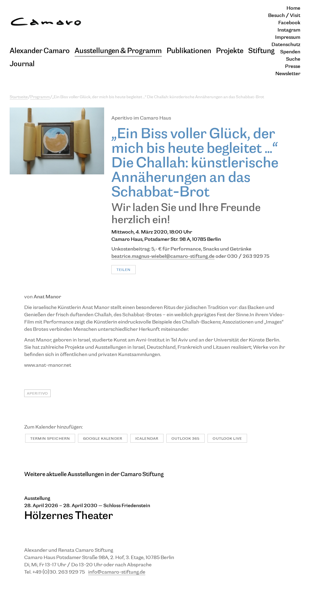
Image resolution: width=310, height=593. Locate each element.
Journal (22, 64)
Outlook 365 (185, 438)
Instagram (289, 30)
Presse (292, 66)
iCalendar (146, 438)
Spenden (290, 52)
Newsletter (287, 73)
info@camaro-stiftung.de (116, 572)
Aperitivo (37, 393)
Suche (293, 59)
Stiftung (261, 51)
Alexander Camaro (40, 51)
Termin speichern (50, 438)
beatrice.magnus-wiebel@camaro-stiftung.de (163, 256)
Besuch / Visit (284, 15)
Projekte (229, 51)
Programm (40, 97)
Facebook (289, 22)
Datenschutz (285, 44)
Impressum (287, 37)
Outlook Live (227, 438)
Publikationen (189, 51)
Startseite (19, 97)
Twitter (122, 261)
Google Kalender (102, 438)
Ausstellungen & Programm (118, 51)
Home (293, 8)
